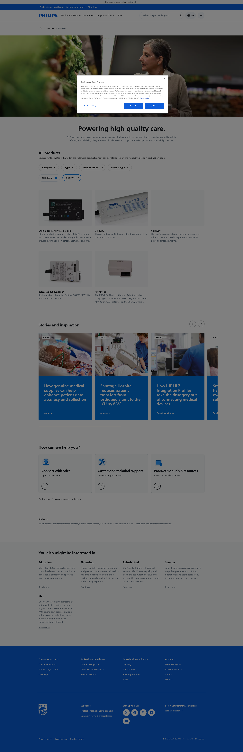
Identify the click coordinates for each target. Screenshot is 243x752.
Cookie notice (144, 98)
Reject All (133, 106)
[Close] (164, 78)
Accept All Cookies (154, 106)
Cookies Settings (90, 106)
